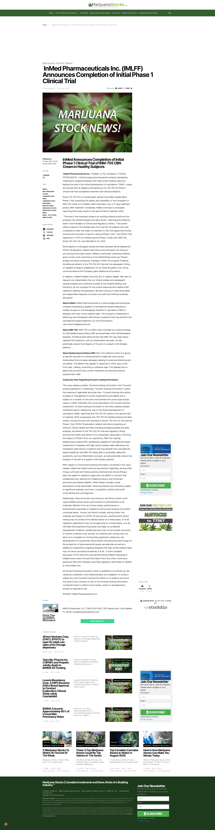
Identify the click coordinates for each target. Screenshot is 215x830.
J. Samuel (46, 175)
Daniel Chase (47, 652)
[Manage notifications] (6, 824)
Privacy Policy (147, 492)
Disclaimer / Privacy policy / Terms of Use (99, 791)
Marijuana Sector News (161, 745)
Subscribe (156, 485)
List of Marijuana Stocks (66, 13)
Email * (143, 474)
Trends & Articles (129, 13)
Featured (84, 13)
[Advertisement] (107, 43)
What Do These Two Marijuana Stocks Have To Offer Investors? (49, 618)
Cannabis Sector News (148, 13)
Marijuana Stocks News (100, 13)
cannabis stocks (49, 201)
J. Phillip (46, 672)
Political (116, 13)
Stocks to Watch (50, 791)
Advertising (124, 791)
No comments (50, 88)
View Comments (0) (97, 621)
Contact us (47, 793)
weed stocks (47, 217)
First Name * (145, 466)
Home (51, 13)
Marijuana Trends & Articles (53, 745)
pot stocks (52, 215)
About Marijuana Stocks (69, 791)
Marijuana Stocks (49, 208)
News (44, 215)
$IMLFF (45, 189)
